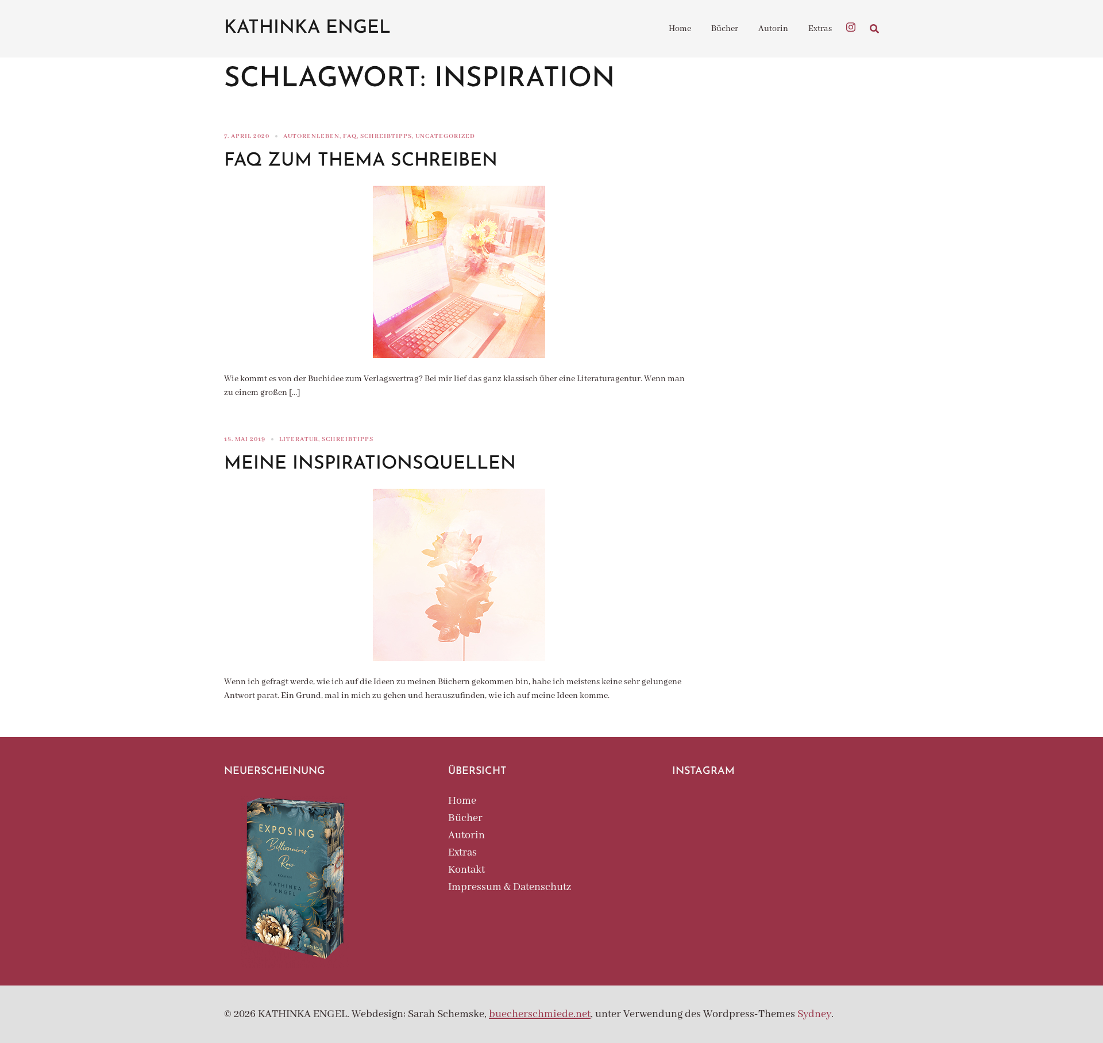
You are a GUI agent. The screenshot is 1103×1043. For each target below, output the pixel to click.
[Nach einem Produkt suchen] (874, 28)
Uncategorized (445, 136)
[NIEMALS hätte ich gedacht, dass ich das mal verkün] (846, 817)
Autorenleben (311, 136)
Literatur (298, 439)
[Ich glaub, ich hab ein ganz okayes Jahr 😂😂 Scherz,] (704, 817)
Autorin (773, 29)
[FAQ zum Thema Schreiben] (459, 271)
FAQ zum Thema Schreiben (360, 161)
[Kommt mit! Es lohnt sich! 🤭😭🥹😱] (775, 859)
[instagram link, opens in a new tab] (850, 26)
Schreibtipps (386, 136)
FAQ (350, 136)
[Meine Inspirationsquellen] (459, 575)
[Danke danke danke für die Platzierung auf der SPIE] (846, 859)
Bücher (724, 29)
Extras (820, 29)
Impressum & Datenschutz (509, 887)
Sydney (814, 1014)
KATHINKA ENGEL (307, 28)
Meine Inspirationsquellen (370, 464)
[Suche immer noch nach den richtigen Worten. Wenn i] (775, 817)
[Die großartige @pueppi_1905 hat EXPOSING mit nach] (704, 859)
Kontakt (466, 870)
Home (680, 29)
